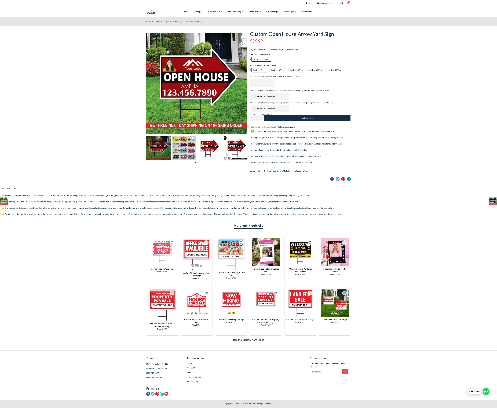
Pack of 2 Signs (259, 70)
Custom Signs (288, 11)
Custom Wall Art (254, 11)
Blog (189, 372)
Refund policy (192, 381)
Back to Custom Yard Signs (248, 339)
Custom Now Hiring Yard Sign (231, 319)
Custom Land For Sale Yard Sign (300, 319)
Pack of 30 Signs (316, 70)
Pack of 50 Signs (335, 70)
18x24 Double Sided (261, 59)
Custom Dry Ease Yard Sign (335, 319)
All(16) (205, 313)
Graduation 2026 (213, 11)
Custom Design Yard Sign (162, 269)
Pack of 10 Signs (277, 70)
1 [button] (195, 162)
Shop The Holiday (234, 11)
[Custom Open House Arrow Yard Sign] (4, 201)
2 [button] (198, 162)
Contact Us (191, 368)
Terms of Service (194, 377)
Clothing (196, 11)
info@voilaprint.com (285, 127)
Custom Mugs (272, 11)
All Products (306, 11)
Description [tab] (9, 188)
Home (185, 11)
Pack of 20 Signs (297, 70)
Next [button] (245, 148)
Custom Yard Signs (161, 22)
